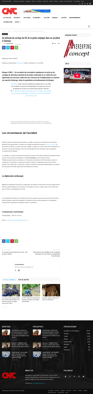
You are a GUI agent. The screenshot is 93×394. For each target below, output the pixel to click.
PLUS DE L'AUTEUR (23, 280)
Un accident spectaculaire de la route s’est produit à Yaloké (15, 253)
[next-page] (6, 307)
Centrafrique (20, 63)
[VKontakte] (83, 376)
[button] (89, 26)
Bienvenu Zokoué (50, 144)
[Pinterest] (12, 47)
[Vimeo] (87, 4)
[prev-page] (3, 307)
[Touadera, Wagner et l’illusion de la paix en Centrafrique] (51, 290)
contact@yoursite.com (38, 383)
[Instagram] (82, 4)
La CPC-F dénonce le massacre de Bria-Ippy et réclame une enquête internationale (31, 299)
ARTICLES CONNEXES (9, 280)
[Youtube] (90, 4)
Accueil (4, 31)
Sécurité (9, 31)
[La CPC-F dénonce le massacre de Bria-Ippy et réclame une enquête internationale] (31, 290)
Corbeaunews (9, 43)
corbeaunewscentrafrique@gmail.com (17, 220)
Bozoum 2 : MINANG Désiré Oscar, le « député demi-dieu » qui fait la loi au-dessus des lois (20, 344)
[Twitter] (85, 4)
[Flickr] (74, 376)
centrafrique (14, 84)
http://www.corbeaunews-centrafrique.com (24, 267)
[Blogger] (65, 376)
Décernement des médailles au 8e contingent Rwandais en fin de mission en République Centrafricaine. (46, 254)
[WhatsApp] (16, 47)
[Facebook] (80, 4)
